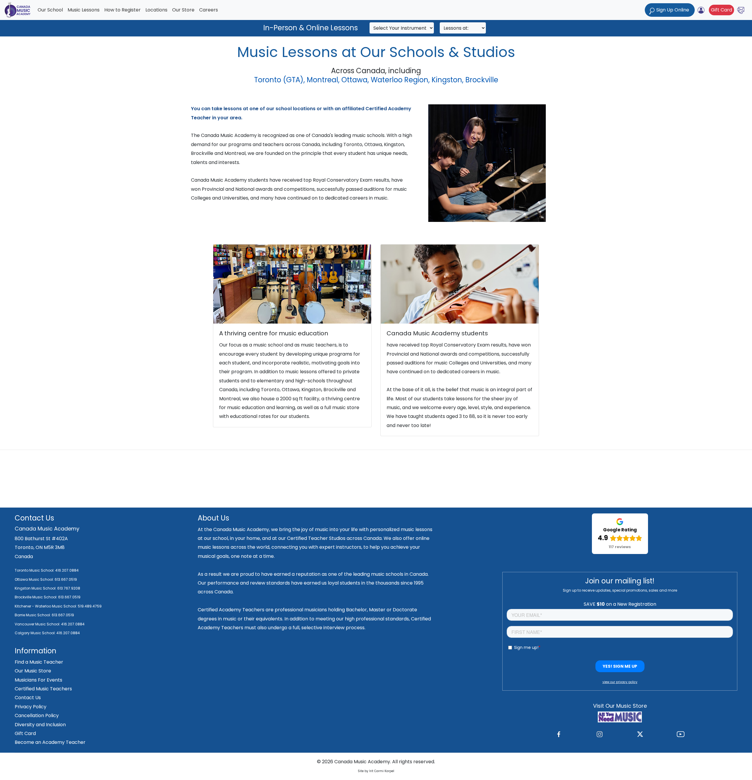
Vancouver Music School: (38, 624)
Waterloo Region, (400, 80)
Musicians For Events (38, 680)
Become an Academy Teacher (50, 742)
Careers (208, 9)
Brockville (481, 80)
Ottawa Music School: (35, 579)
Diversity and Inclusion (40, 724)
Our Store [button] (183, 9)
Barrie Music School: (33, 614)
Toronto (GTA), (279, 80)
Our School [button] (50, 9)
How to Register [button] (122, 9)
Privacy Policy (30, 706)
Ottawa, (355, 80)
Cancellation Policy (37, 715)
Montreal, (323, 80)
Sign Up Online (672, 9)
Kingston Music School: (35, 588)
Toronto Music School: (34, 570)
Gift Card (721, 9)
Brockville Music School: (36, 597)
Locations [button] (156, 9)
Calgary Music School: (35, 632)
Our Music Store (33, 670)
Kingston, (448, 80)
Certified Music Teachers (43, 688)
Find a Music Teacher (39, 662)
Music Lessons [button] (84, 9)
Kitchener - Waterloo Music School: (46, 606)
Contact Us (28, 697)
